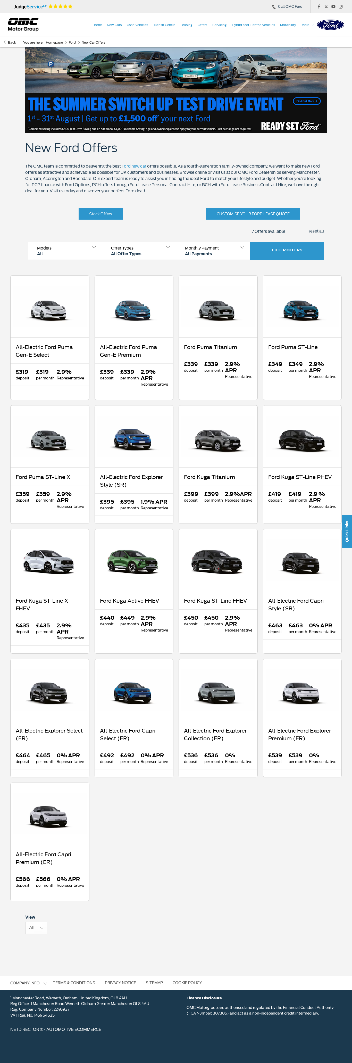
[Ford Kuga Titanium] (218, 436)
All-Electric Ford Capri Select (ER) (127, 734)
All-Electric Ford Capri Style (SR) (296, 604)
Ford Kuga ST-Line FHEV (215, 600)
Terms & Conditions (74, 982)
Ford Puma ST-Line (293, 347)
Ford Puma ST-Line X (43, 476)
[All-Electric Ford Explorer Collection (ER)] (218, 690)
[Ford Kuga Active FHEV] (134, 560)
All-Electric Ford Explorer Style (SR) (131, 480)
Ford (72, 42)
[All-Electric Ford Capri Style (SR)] (302, 560)
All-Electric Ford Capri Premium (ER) (43, 858)
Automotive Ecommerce (73, 1029)
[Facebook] (319, 6)
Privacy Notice (120, 982)
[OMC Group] (23, 24)
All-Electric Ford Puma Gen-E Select (44, 350)
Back (12, 42)
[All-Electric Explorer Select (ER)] (50, 690)
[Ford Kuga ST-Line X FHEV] (50, 560)
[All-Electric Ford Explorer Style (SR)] (134, 436)
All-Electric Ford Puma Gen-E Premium (128, 350)
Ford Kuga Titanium (209, 476)
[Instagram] (340, 6)
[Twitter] (326, 6)
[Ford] (330, 25)
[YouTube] (333, 6)
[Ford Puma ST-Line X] (50, 436)
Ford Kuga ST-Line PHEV (300, 476)
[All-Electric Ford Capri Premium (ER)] (50, 813)
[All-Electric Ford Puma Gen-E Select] (50, 306)
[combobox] (36, 928)
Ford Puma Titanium (210, 347)
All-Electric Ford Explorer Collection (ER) (215, 734)
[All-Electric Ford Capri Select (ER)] (134, 690)
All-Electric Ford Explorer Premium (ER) (299, 734)
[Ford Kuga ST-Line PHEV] (302, 436)
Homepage (54, 42)
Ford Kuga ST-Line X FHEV (42, 604)
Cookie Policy (187, 982)
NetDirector (25, 1029)
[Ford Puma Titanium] (218, 306)
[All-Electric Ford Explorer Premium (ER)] (302, 690)
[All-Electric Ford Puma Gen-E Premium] (134, 306)
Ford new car (134, 166)
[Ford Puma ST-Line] (302, 306)
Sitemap (154, 982)
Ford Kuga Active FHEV (129, 600)
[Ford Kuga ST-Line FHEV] (218, 560)
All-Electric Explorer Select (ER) (49, 734)
